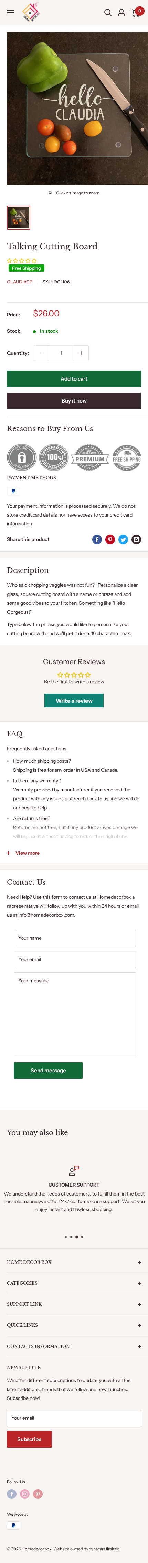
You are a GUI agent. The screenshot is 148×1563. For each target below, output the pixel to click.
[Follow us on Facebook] (12, 1494)
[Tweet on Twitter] (123, 539)
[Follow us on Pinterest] (38, 1494)
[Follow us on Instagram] (25, 1494)
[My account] (121, 12)
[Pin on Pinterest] (110, 539)
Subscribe (29, 1439)
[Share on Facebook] (97, 539)
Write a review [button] (74, 700)
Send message (48, 1070)
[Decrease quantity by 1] (40, 353)
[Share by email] (136, 539)
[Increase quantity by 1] (81, 353)
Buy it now (74, 400)
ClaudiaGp (20, 281)
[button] (21, 261)
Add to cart (74, 378)
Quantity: (18, 353)
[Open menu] (10, 12)
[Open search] (108, 12)
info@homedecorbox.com (46, 915)
